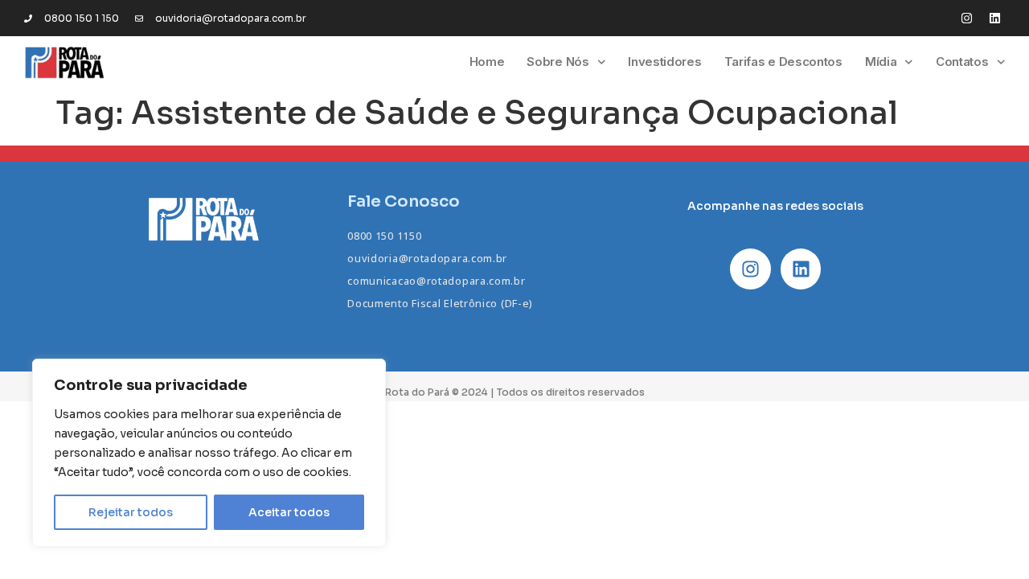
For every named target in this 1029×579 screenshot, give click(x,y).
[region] (209, 453)
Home (487, 61)
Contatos (962, 61)
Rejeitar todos (130, 512)
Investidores (664, 61)
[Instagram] (967, 18)
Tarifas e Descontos (783, 61)
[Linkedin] (995, 18)
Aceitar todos (289, 512)
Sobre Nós (557, 61)
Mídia (881, 61)
